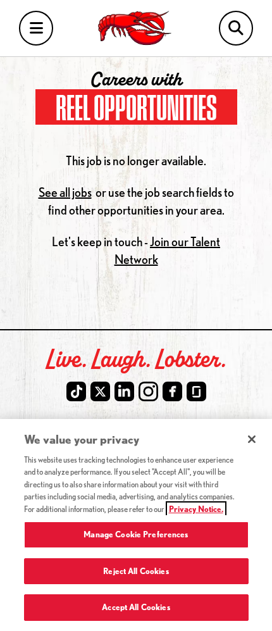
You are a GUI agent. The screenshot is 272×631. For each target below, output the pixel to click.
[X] (100, 391)
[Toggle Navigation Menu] (36, 28)
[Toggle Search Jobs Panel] (236, 28)
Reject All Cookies (135, 570)
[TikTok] (76, 391)
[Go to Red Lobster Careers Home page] (136, 28)
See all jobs (65, 192)
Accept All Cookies (136, 607)
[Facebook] (172, 391)
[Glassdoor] (196, 391)
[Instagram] (148, 391)
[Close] (252, 439)
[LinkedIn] (124, 391)
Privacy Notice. (196, 508)
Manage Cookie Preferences (135, 534)
